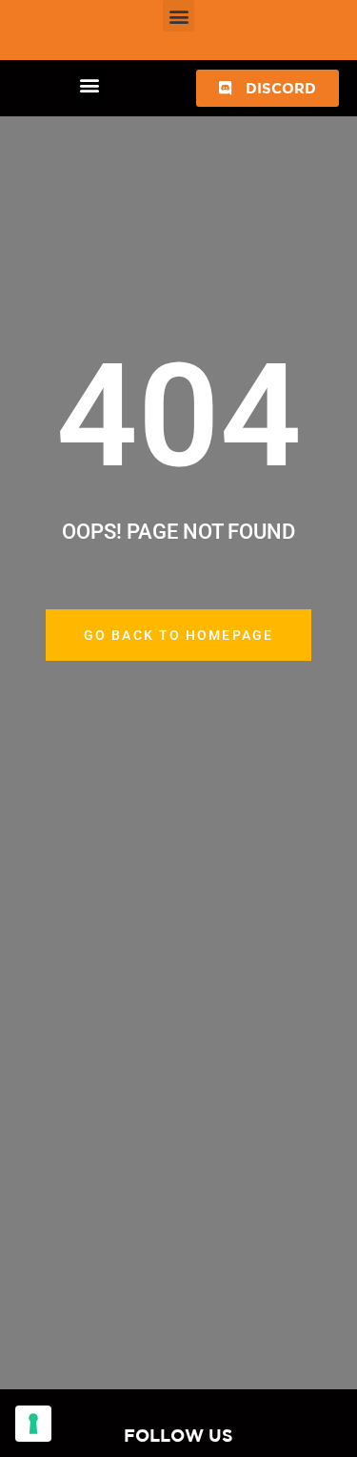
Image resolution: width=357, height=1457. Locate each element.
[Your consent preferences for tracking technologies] (33, 1424)
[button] (178, 15)
